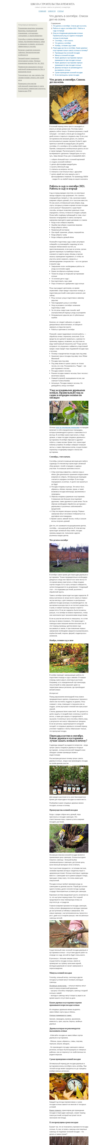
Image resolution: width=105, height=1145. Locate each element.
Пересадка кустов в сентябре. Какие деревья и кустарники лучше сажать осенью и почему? (70, 49)
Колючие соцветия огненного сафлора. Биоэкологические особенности (29, 52)
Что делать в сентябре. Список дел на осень (70, 26)
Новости (52, 10)
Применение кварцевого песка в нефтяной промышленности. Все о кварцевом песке (31, 69)
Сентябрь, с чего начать (64, 40)
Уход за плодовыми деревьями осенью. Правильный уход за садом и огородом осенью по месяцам (68, 35)
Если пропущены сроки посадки (67, 75)
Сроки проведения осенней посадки (69, 72)
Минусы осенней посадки (64, 55)
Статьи (60, 10)
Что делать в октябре (63, 43)
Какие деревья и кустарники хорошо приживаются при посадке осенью (68, 59)
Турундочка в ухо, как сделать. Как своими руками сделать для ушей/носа (31, 77)
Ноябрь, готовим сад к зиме (65, 45)
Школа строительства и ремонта (53, 4)
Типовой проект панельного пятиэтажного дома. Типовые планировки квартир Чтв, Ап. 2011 (31, 61)
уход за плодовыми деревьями (67, 427)
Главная (42, 10)
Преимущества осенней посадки (67, 53)
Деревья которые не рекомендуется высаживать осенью (68, 68)
